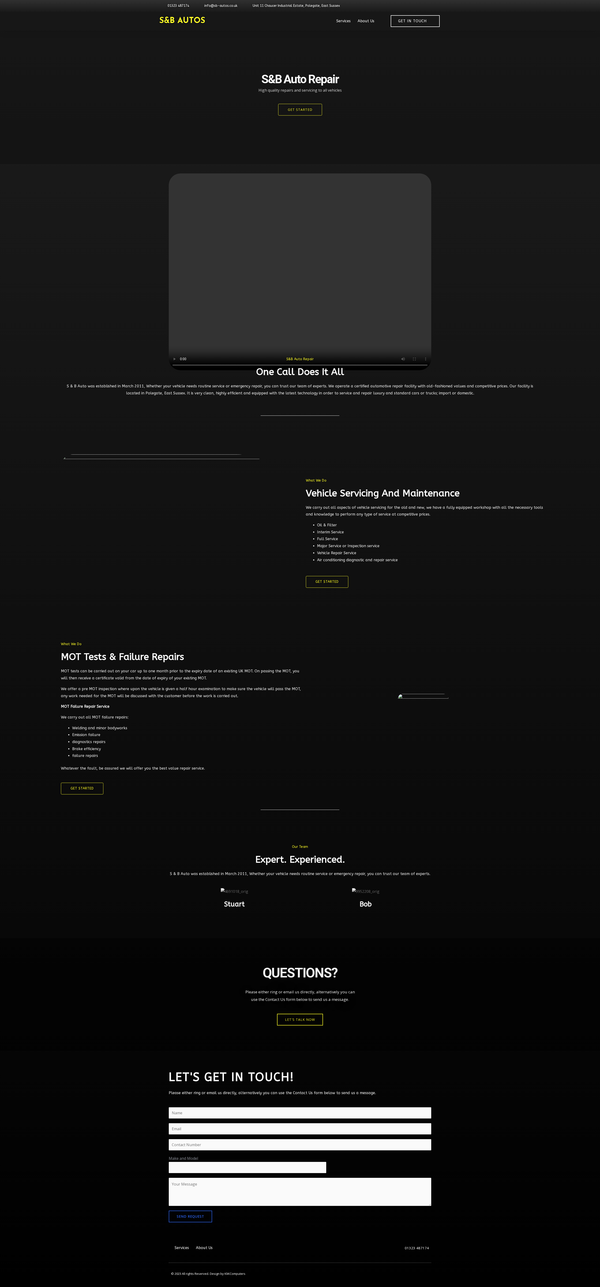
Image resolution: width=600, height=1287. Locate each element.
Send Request (190, 1216)
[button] (300, 1019)
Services (343, 21)
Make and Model (183, 1158)
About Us (366, 21)
